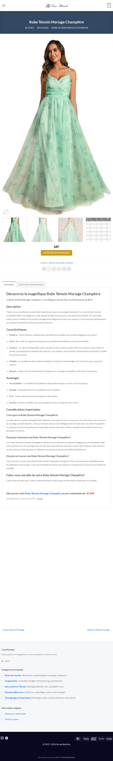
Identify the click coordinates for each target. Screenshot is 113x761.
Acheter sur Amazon (56, 252)
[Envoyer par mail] (59, 269)
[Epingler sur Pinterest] (64, 269)
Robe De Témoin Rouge (93, 558)
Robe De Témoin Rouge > (99, 629)
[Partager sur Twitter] (54, 269)
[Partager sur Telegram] (69, 269)
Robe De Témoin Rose (56, 558)
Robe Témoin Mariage (19, 607)
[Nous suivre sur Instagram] (2, 738)
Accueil (29, 27)
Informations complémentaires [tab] (31, 284)
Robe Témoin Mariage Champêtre (43, 493)
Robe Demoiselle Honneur (19, 558)
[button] (3, 5)
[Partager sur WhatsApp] (44, 269)
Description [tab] (9, 284)
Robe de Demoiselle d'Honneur (70, 27)
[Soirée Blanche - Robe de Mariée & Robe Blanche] (56, 5)
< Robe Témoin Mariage (13, 629)
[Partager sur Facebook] (49, 269)
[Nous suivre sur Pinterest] (6, 738)
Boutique (43, 27)
